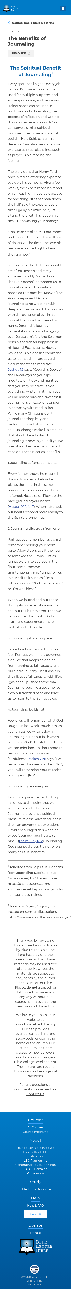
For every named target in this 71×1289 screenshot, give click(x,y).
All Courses (35, 1127)
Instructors (35, 1156)
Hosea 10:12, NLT (21, 507)
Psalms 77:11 (37, 759)
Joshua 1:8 (16, 369)
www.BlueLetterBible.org (35, 1024)
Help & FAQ (35, 1205)
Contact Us (35, 1094)
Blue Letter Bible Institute (35, 1148)
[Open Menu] (63, 8)
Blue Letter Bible (35, 1152)
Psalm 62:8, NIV (31, 841)
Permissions (35, 1173)
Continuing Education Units (35, 1165)
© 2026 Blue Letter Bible (34, 1277)
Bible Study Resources (35, 1189)
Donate (35, 1233)
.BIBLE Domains (35, 1169)
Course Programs (35, 1132)
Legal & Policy (34, 1280)
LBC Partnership (35, 1160)
